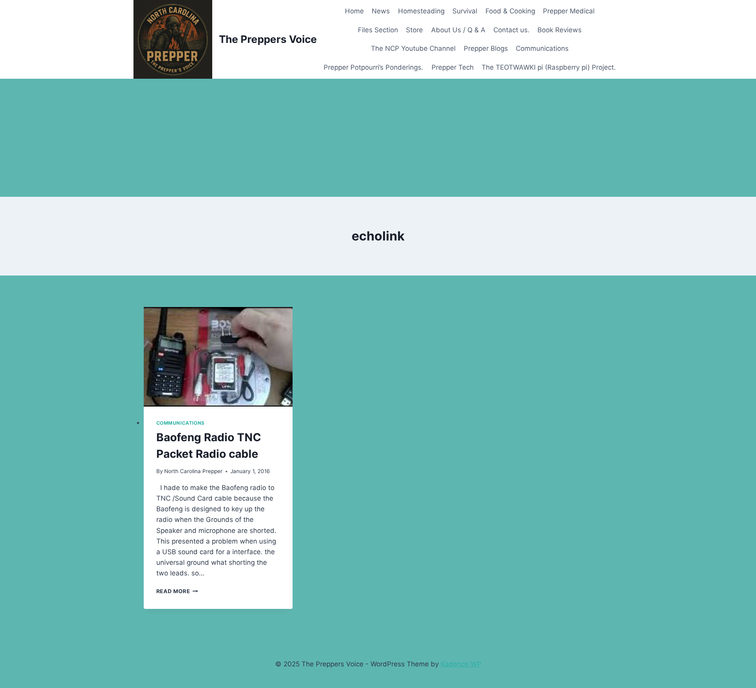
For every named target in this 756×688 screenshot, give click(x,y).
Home (354, 11)
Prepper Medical (569, 11)
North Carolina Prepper (193, 471)
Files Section (378, 30)
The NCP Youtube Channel (413, 48)
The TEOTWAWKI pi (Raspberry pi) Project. (549, 67)
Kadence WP (461, 664)
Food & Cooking (510, 11)
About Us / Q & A (458, 30)
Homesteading (421, 11)
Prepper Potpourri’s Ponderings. (373, 67)
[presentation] (218, 357)
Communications (542, 48)
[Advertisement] (378, 138)
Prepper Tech (453, 67)
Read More (177, 591)
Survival (464, 11)
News (381, 11)
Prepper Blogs (486, 48)
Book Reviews (559, 30)
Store (414, 30)
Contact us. (511, 30)
